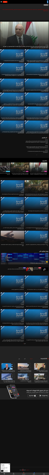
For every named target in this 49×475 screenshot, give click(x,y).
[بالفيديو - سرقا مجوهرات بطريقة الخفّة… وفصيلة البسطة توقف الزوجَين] (41, 367)
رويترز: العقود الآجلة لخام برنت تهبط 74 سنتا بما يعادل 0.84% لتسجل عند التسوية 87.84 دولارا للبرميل (37, 307)
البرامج (13, 474)
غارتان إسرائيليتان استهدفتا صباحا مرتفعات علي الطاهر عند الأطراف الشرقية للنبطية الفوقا (12, 245)
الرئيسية (44, 474)
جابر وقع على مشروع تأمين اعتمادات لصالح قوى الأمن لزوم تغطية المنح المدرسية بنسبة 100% (8, 371)
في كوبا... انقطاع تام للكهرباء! (37, 269)
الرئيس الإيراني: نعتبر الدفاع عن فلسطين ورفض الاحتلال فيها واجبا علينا (38, 211)
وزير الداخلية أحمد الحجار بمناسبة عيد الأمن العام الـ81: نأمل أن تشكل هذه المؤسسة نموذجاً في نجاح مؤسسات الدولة (38, 104)
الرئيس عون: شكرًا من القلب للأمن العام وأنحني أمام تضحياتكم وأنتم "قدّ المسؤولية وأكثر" (14, 61)
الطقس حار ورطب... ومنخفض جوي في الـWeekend (25, 381)
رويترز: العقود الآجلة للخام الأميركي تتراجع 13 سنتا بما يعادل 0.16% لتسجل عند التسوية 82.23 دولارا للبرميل (13, 307)
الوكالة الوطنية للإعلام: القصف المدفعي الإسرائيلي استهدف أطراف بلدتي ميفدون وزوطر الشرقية (13, 228)
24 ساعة (31, 358)
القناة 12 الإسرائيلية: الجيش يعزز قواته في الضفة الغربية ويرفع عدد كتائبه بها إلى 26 (37, 245)
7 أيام (25, 358)
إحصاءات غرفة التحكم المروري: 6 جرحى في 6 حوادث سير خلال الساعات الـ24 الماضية (37, 290)
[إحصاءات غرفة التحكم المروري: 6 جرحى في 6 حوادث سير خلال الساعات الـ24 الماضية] (36, 283)
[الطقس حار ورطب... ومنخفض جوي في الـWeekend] (24, 377)
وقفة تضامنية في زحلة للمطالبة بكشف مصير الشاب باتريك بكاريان (17, 269)
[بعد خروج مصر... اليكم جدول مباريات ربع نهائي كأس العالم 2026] (24, 259)
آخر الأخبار (44, 138)
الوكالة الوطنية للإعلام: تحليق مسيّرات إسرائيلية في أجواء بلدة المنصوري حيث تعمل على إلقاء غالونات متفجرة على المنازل (37, 340)
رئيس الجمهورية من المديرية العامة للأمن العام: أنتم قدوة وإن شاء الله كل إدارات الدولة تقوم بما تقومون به (37, 90)
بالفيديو (45, 161)
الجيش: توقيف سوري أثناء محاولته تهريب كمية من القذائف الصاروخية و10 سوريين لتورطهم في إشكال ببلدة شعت (41, 381)
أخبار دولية (40, 267)
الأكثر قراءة (44, 358)
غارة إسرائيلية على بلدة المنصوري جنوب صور (18, 289)
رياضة (46, 261)
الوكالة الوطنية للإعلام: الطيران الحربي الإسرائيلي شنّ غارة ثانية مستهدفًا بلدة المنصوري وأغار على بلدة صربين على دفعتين (13, 324)
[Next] (1, 169)
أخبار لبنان (24, 267)
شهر (19, 358)
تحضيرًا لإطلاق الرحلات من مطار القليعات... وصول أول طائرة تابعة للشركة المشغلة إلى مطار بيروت (24, 371)
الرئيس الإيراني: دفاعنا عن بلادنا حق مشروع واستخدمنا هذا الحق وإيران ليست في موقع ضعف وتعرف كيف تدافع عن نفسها (37, 228)
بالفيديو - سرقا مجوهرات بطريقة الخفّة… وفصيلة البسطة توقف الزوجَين (42, 371)
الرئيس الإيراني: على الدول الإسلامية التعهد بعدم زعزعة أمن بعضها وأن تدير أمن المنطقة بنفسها (13, 195)
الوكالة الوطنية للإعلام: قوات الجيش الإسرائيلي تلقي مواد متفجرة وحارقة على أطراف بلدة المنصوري (13, 132)
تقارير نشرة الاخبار (8, 171)
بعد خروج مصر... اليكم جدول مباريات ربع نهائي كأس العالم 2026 (39, 263)
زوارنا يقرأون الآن (43, 251)
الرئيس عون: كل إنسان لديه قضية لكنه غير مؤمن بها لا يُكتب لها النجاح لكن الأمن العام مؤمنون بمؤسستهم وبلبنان (37, 75)
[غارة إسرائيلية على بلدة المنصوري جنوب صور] (12, 283)
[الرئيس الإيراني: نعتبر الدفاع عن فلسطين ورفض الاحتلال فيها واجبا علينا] (36, 204)
